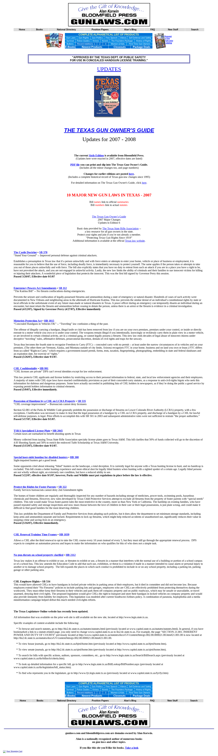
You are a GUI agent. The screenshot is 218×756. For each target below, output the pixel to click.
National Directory (66, 29)
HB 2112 (71, 554)
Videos (123, 38)
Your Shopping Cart (14, 751)
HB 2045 (58, 430)
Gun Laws (71, 38)
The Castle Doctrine (25, 252)
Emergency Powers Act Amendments (35, 288)
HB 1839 (64, 534)
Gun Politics (97, 38)
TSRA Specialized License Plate (32, 430)
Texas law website (135, 240)
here (131, 173)
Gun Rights (84, 38)
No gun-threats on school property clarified (38, 554)
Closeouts (120, 47)
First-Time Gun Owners (139, 44)
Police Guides (83, 41)
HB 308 (74, 457)
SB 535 (82, 401)
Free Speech (112, 38)
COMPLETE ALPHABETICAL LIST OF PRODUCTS (109, 34)
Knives (96, 41)
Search (195, 29)
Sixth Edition (96, 155)
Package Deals (141, 47)
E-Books (70, 47)
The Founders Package (122, 41)
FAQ (152, 29)
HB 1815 (49, 320)
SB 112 (63, 288)
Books (39, 29)
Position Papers (100, 29)
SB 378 (43, 252)
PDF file (75, 164)
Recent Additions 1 (86, 44)
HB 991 (44, 368)
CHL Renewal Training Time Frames (35, 534)
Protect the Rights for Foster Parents (35, 486)
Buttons (70, 44)
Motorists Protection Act (28, 320)
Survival (70, 41)
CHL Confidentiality (25, 368)
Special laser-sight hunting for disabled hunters (41, 457)
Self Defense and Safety (140, 38)
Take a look (131, 747)
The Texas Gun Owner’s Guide (109, 216)
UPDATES (109, 69)
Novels (105, 41)
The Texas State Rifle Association (120, 228)
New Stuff (173, 29)
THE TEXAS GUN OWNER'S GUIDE (109, 130)
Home (22, 29)
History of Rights (143, 41)
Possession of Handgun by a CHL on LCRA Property (44, 401)
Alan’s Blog (130, 29)
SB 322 (62, 486)
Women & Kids (117, 44)
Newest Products (92, 47)
